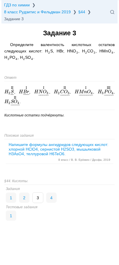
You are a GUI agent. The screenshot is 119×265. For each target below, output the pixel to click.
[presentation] (9, 91)
